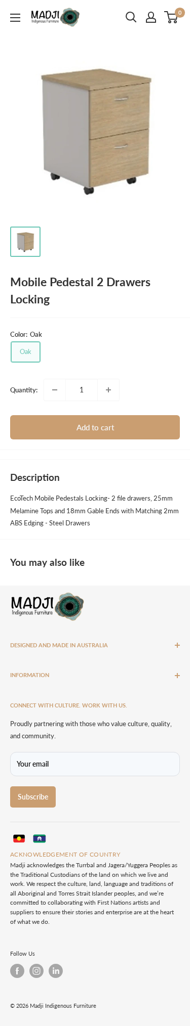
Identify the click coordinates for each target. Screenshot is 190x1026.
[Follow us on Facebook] (17, 971)
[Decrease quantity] (54, 389)
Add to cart (95, 427)
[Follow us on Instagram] (36, 971)
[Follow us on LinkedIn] (56, 971)
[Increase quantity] (108, 389)
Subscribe (33, 796)
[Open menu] (15, 18)
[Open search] (131, 17)
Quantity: (23, 390)
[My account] (151, 17)
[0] (171, 17)
